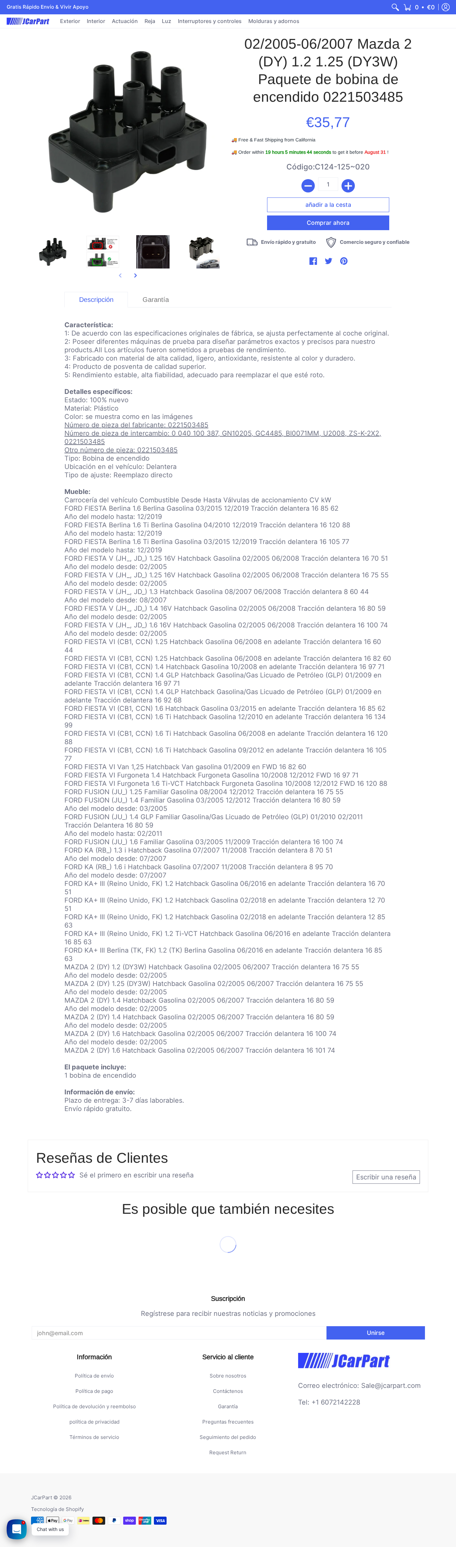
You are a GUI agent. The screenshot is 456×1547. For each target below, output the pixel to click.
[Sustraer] (308, 185)
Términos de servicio (94, 1437)
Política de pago (94, 1391)
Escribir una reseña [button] (386, 1177)
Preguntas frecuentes (228, 1422)
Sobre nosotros (228, 1376)
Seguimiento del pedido (228, 1437)
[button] (419, 7)
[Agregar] (348, 185)
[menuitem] (395, 7)
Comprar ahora (328, 212)
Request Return (227, 1452)
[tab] (96, 300)
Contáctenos (228, 1391)
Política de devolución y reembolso (94, 1406)
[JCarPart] (28, 21)
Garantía (228, 1406)
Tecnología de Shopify (57, 1509)
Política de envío (94, 1376)
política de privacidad (94, 1422)
